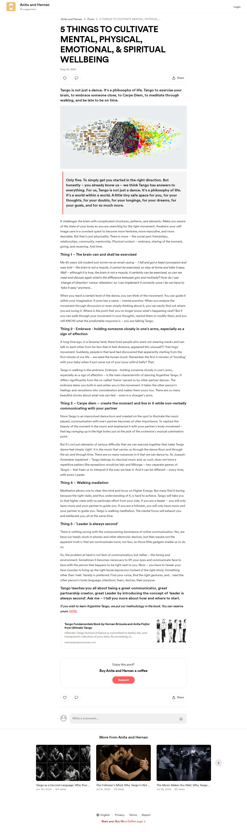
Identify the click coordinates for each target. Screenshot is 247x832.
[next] (218, 762)
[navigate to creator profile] (11, 6)
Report (146, 815)
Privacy (119, 815)
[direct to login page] (128, 719)
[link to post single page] (63, 768)
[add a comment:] (76, 78)
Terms (133, 815)
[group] (63, 768)
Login (237, 6)
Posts (91, 19)
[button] (103, 815)
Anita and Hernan (35, 5)
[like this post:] (65, 78)
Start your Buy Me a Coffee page (122, 821)
